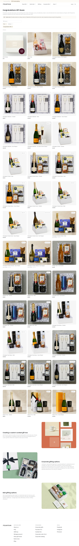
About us (16, 527)
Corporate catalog (40, 536)
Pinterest (59, 532)
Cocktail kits (38, 532)
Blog (15, 541)
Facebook (59, 527)
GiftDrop (39, 4)
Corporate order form (40, 534)
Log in (72, 4)
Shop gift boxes (18, 536)
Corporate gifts (39, 527)
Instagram (59, 529)
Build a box (17, 539)
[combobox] (10, 24)
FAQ (15, 529)
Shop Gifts (24, 4)
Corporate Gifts (46, 4)
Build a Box (32, 4)
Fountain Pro (38, 529)
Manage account (18, 534)
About (54, 4)
